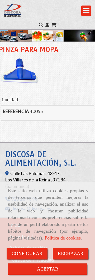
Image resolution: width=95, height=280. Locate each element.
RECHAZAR (70, 253)
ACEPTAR (47, 269)
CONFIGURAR (27, 253)
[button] (47, 25)
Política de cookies (63, 238)
